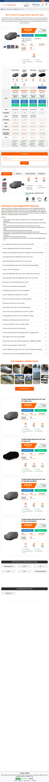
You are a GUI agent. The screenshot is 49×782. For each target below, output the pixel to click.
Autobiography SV (8, 566)
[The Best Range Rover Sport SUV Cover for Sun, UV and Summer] (11, 535)
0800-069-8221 (36, 4)
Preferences (27, 780)
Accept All (18, 778)
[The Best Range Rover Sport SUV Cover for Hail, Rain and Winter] (11, 495)
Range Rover (16, 9)
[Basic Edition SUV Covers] (33, 75)
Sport (8, 571)
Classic (24, 566)
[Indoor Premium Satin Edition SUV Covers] (42, 75)
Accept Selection (25, 778)
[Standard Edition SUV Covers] (24, 75)
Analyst (21, 780)
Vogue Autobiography (40, 571)
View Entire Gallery (24, 388)
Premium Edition (15, 70)
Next (18, 36)
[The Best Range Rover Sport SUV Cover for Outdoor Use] (11, 415)
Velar (24, 571)
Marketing (34, 780)
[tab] (7, 173)
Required (16, 780)
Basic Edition (33, 70)
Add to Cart (40, 35)
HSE (40, 566)
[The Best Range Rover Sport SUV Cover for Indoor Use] (11, 455)
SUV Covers (9, 9)
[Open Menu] (3, 4)
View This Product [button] (27, 35)
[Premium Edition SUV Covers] (15, 75)
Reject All (31, 778)
